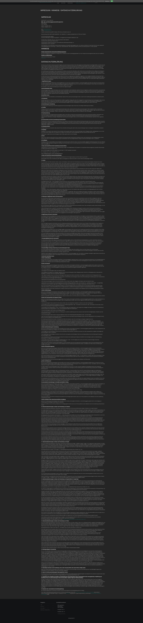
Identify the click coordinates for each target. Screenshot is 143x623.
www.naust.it (43, 57)
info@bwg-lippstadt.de (48, 30)
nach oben (140, 620)
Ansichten (42, 606)
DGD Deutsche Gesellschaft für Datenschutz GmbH (85, 592)
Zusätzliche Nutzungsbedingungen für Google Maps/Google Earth (74, 519)
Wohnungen (42, 608)
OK (111, 1)
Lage (41, 604)
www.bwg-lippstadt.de (47, 29)
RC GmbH (68, 593)
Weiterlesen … (107, 1)
